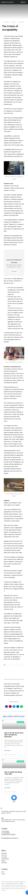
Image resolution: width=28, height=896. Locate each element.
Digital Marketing (5, 858)
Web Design (4, 853)
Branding (3, 860)
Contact (3, 873)
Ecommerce (4, 855)
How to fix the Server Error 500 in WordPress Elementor (14, 735)
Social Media (4, 857)
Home (2, 871)
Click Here (14, 271)
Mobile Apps (4, 862)
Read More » (7, 750)
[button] (6, 706)
